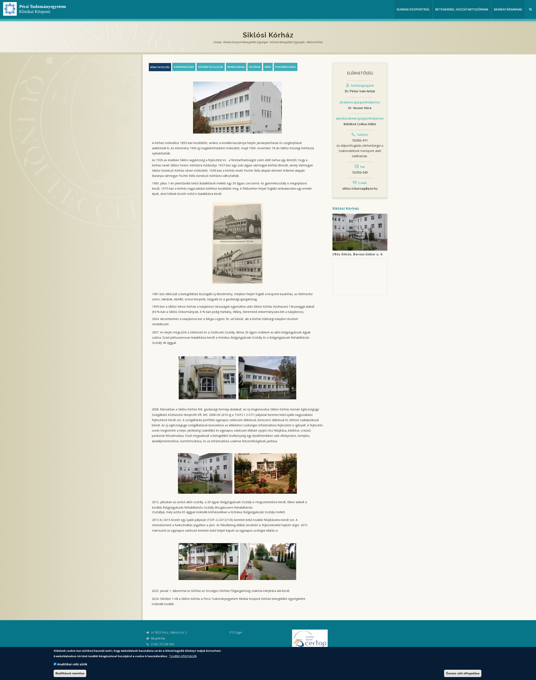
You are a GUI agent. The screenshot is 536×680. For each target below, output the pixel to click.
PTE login (235, 632)
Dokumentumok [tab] (285, 66)
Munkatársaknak (508, 9)
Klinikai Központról (413, 9)
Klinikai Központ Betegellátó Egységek (245, 42)
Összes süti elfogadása (462, 673)
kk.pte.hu (158, 638)
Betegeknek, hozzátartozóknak (461, 9)
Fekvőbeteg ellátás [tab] (210, 66)
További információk (183, 656)
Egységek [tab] (254, 66)
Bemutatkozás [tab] (160, 67)
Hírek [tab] (268, 66)
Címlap (217, 42)
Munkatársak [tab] (236, 66)
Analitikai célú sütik (72, 664)
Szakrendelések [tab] (184, 66)
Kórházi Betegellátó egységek (287, 42)
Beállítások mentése (69, 673)
